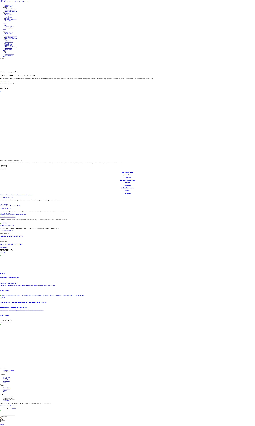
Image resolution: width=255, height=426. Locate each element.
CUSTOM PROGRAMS (5, 208)
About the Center (9, 5)
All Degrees (7, 13)
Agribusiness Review (9, 26)
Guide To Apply (8, 17)
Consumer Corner (9, 27)
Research (5, 23)
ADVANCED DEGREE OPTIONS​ (7, 217)
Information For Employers (11, 19)
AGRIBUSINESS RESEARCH (7, 225)
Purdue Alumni (8, 21)
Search (1, 58)
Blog (6, 25)
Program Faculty (8, 18)
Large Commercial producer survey (11, 236)
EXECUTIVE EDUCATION (6, 197)
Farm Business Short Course (11, 11)
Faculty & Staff (8, 6)
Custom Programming (10, 10)
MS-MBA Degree (9, 14)
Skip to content (3, 0)
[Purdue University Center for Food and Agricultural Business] (14, 1)
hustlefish (14, 408)
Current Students (8, 20)
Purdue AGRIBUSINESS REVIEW (11, 244)
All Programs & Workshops (11, 8)
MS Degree (7, 16)
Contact (4, 29)
